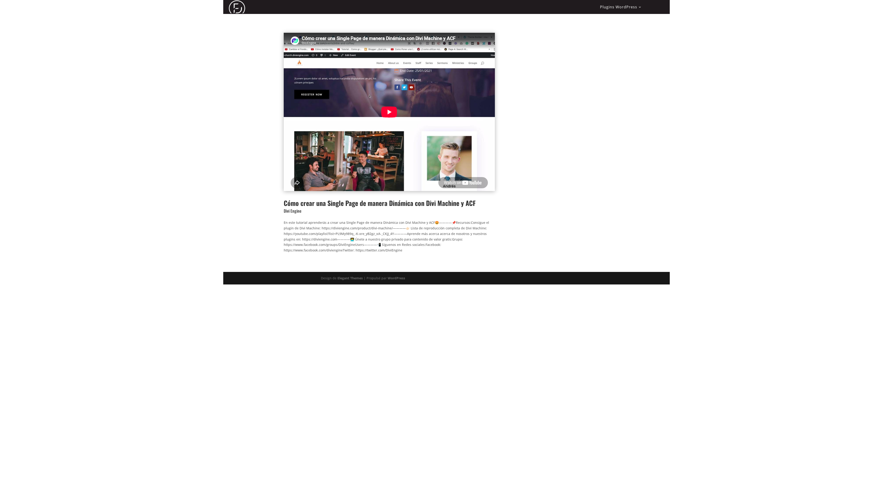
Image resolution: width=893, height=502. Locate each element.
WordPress (396, 278)
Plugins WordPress (618, 7)
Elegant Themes (350, 278)
